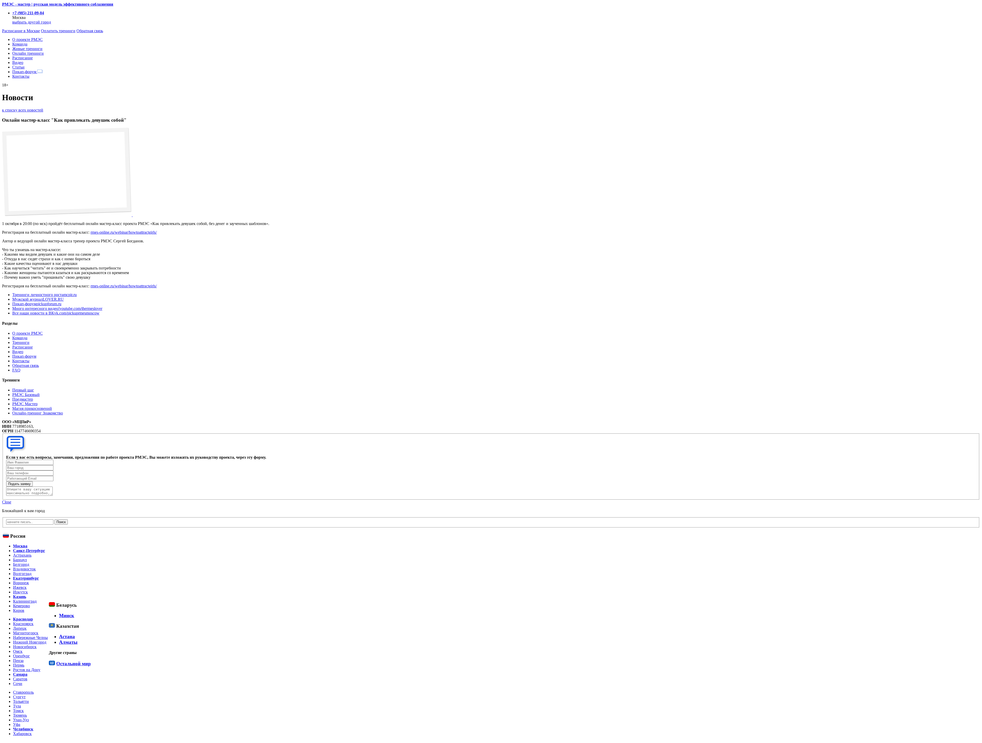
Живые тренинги (27, 49)
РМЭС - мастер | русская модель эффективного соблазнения (57, 4)
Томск (18, 710)
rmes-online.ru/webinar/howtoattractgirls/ (124, 232)
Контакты (20, 76)
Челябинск (23, 729)
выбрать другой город (31, 22)
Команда (19, 44)
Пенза (18, 660)
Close (6, 502)
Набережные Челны (30, 637)
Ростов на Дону (26, 670)
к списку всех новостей (22, 110)
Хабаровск (22, 733)
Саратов (20, 679)
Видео (17, 62)
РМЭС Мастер (25, 404)
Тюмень (20, 715)
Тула (17, 706)
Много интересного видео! (57, 308)
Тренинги (20, 342)
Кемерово (21, 606)
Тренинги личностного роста (44, 294)
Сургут (19, 697)
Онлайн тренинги (28, 53)
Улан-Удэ (21, 720)
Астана (67, 636)
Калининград (25, 601)
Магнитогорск (25, 633)
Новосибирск (25, 647)
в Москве (21, 31)
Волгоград (22, 573)
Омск (18, 651)
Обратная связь (89, 31)
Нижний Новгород (29, 642)
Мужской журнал (38, 299)
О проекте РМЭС (27, 39)
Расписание (22, 58)
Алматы (68, 642)
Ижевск (20, 587)
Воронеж (21, 583)
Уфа (16, 724)
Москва (20, 546)
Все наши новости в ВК (55, 313)
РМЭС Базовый (26, 394)
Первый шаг (23, 390)
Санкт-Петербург (29, 550)
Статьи (18, 67)
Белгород (21, 564)
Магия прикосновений (32, 408)
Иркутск (20, 592)
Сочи (17, 683)
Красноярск (23, 624)
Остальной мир (73, 663)
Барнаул (20, 560)
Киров (18, 610)
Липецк (20, 628)
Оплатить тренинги (58, 31)
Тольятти (21, 701)
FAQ (16, 370)
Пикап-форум (24, 72)
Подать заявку (19, 484)
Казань (19, 596)
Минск (66, 615)
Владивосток (24, 569)
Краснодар (23, 619)
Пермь (18, 665)
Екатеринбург (26, 578)
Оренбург (21, 656)
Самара (20, 674)
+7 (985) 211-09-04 (28, 13)
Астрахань (22, 555)
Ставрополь (23, 692)
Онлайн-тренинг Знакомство (37, 413)
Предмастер (22, 399)
